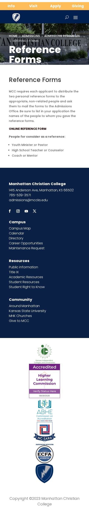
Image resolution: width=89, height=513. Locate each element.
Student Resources (24, 282)
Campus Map (20, 228)
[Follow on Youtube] (26, 211)
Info (11, 6)
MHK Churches (20, 315)
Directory (16, 238)
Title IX (14, 272)
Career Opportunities (26, 243)
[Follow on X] (34, 211)
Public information (23, 267)
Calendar (16, 233)
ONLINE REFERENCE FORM (27, 129)
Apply (55, 6)
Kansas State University (27, 311)
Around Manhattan (24, 306)
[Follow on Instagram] (18, 211)
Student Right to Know (27, 287)
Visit (33, 6)
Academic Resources (26, 277)
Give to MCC (19, 320)
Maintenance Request (26, 248)
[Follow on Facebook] (9, 211)
